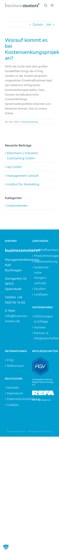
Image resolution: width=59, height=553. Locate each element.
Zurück (38, 24)
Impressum (15, 393)
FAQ (10, 360)
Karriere (40, 327)
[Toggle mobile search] (45, 5)
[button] (6, 547)
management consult (23, 175)
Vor (48, 24)
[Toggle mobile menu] (52, 5)
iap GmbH (14, 167)
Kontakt (13, 387)
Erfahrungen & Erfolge (43, 318)
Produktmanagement (43, 255)
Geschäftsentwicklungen (43, 250)
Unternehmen (17, 205)
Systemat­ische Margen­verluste (42, 275)
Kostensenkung (29, 121)
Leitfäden (41, 294)
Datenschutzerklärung (16, 399)
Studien (40, 288)
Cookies (12, 405)
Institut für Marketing (23, 184)
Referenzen (15, 365)
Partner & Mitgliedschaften (43, 335)
